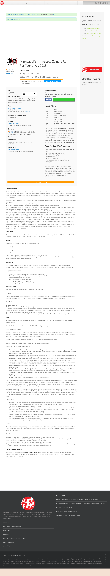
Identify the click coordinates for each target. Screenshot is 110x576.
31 (8, 125)
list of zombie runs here (46, 14)
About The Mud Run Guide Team (12, 526)
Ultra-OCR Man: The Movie (64, 507)
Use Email (63, 99)
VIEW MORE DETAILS (40, 182)
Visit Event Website (13, 150)
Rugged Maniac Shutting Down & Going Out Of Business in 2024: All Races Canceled (80, 503)
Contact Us (6, 523)
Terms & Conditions (8, 542)
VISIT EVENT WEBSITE (52, 81)
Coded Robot (17, 555)
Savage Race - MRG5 (92, 31)
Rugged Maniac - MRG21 (93, 28)
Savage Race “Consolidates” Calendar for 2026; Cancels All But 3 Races (77, 499)
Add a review (9, 73)
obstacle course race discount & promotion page (29, 452)
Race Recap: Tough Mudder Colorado (66, 511)
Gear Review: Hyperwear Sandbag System (68, 515)
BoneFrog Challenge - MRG (94, 33)
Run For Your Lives (13, 123)
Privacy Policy (6, 546)
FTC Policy (47, 565)
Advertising (6, 534)
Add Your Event (7, 530)
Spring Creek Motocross (14, 108)
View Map (27, 112)
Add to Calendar (31, 94)
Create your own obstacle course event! (14, 538)
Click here (10, 132)
